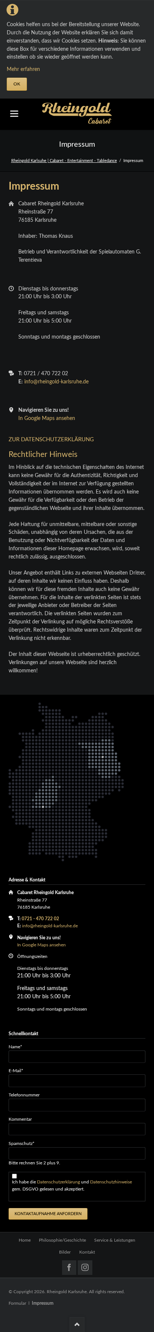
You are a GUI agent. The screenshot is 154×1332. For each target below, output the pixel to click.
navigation (14, 113)
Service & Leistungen (114, 1240)
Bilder (65, 1252)
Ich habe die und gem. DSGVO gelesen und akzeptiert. (72, 1185)
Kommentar (20, 1119)
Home (25, 1240)
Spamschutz (21, 1143)
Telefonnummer (24, 1095)
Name (18, 1046)
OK (16, 84)
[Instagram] (85, 1267)
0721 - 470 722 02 (40, 918)
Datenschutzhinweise (111, 1182)
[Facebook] (69, 1267)
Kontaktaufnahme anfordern (48, 1214)
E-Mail (18, 1070)
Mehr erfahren (23, 69)
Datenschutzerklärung (59, 1182)
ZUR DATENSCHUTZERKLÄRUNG (51, 439)
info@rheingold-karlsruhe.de (56, 382)
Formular (17, 1303)
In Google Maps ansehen (46, 418)
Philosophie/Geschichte (62, 1240)
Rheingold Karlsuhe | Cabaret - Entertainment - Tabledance (64, 161)
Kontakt (87, 1252)
